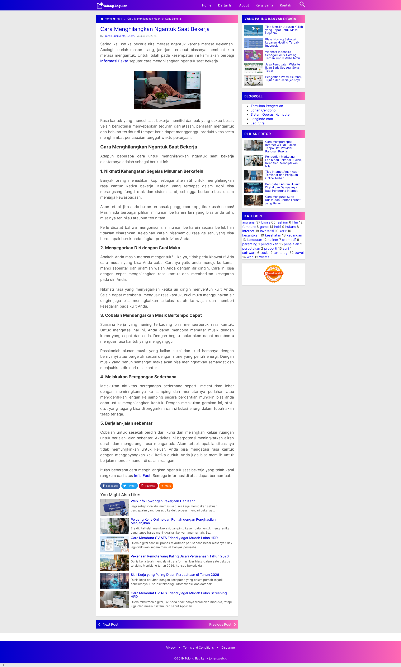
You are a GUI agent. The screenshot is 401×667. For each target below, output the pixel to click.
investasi (267, 231)
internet (248, 231)
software (249, 253)
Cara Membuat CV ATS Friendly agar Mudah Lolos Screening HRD (179, 595)
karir (283, 231)
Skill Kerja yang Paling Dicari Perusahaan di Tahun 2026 (175, 575)
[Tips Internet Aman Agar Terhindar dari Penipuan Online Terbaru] (254, 175)
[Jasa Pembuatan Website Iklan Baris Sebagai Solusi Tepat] (253, 68)
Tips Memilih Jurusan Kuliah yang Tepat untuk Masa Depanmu (284, 30)
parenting (249, 244)
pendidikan (269, 244)
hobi (277, 227)
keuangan (294, 235)
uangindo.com (262, 119)
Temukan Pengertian (267, 106)
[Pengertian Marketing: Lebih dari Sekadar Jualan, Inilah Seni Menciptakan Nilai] (254, 160)
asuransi (248, 222)
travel (299, 253)
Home (206, 5)
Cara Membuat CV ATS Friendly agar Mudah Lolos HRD (174, 538)
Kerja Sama (264, 5)
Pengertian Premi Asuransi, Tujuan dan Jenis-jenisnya (283, 78)
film (295, 222)
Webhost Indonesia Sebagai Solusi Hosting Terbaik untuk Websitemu (282, 55)
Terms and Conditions (198, 647)
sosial (264, 253)
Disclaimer (228, 647)
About (244, 5)
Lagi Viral (258, 123)
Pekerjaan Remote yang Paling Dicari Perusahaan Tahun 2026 (180, 556)
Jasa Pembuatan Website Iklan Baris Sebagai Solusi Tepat (282, 67)
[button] (166, 486)
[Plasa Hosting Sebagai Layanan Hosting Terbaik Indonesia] (253, 43)
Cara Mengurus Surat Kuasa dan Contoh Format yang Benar (283, 200)
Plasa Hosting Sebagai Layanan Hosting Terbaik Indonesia (282, 42)
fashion (282, 222)
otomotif (289, 240)
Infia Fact (142, 475)
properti (270, 248)
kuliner (273, 240)
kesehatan (273, 235)
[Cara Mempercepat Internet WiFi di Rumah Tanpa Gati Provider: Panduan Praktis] (254, 145)
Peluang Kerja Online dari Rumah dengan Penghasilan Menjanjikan (173, 521)
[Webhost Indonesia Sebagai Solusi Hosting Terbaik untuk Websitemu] (253, 55)
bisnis (265, 222)
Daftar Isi (225, 5)
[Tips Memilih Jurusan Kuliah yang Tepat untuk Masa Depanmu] (253, 30)
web (250, 257)
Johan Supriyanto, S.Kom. (120, 35)
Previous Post (220, 624)
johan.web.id (218, 658)
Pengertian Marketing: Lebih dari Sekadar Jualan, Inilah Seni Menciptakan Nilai (283, 161)
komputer (254, 240)
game (264, 227)
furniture (249, 227)
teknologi (281, 253)
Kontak (285, 5)
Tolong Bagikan (195, 658)
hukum (290, 227)
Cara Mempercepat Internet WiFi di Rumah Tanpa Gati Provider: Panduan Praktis (280, 146)
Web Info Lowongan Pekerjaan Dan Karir (163, 501)
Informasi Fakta (114, 61)
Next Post (110, 624)
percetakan (251, 248)
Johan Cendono (263, 110)
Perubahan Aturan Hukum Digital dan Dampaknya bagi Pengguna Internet (282, 187)
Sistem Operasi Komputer (271, 114)
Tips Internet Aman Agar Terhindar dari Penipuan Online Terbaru (281, 175)
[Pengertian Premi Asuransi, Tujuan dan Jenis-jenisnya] (253, 80)
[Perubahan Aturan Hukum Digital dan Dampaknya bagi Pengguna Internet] (254, 188)
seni (286, 248)
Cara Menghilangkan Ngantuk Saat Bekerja (155, 29)
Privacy (170, 647)
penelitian (291, 244)
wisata (264, 257)
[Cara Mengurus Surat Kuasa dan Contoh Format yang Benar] (254, 200)
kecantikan (250, 235)
